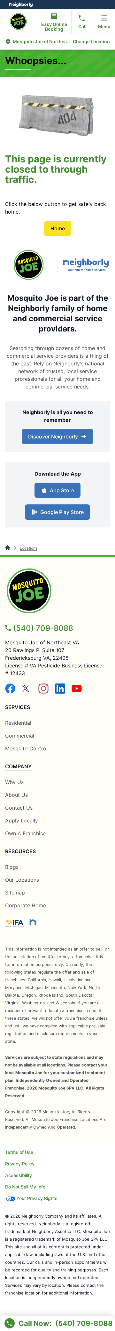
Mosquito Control (26, 748)
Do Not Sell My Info (25, 1186)
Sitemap (15, 892)
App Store (60, 492)
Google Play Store (60, 514)
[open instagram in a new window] (43, 692)
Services (17, 707)
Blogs (12, 867)
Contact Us (19, 807)
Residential (18, 723)
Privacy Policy (19, 1163)
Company (18, 766)
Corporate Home (25, 905)
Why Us (14, 782)
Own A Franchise (25, 833)
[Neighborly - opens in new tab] (33, 922)
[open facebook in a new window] (10, 692)
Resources (20, 851)
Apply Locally (21, 820)
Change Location (91, 41)
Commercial (19, 735)
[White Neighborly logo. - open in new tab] (21, 4)
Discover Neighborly (58, 438)
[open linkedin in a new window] (60, 692)
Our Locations (22, 880)
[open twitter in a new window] (27, 692)
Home (57, 228)
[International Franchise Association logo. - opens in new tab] (15, 923)
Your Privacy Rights (36, 1198)
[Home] (8, 548)
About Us (16, 795)
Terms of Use (19, 1152)
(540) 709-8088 (43, 628)
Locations (28, 548)
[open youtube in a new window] (77, 692)
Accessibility (18, 1175)
